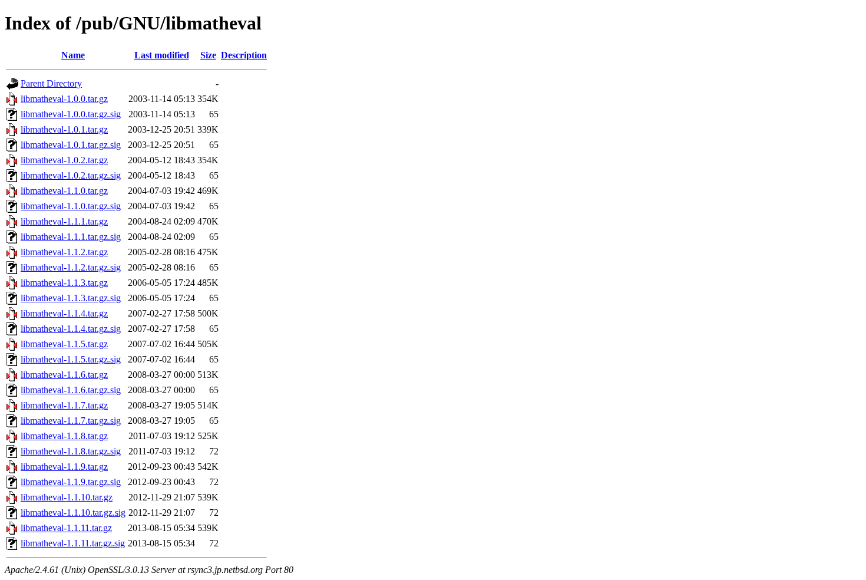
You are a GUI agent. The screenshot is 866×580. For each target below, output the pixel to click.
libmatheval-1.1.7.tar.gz (64, 405)
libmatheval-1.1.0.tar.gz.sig (71, 206)
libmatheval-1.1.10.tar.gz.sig (73, 513)
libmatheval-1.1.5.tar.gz (64, 344)
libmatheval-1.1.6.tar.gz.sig (71, 390)
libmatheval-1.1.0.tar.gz (64, 191)
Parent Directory (51, 83)
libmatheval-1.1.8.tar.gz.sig (71, 451)
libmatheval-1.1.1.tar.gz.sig (71, 237)
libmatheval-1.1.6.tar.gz (64, 375)
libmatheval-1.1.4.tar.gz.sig (71, 329)
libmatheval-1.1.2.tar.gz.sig (71, 267)
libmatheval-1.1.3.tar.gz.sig (71, 298)
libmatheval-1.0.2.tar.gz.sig (71, 175)
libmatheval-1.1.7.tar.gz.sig (71, 421)
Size (208, 55)
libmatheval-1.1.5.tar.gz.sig (71, 359)
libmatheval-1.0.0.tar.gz (64, 99)
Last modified (161, 55)
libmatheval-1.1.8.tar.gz (64, 436)
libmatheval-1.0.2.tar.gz (64, 160)
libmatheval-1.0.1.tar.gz (64, 129)
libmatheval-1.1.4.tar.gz (64, 313)
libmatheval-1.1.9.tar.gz (64, 467)
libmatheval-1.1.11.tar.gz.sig (73, 543)
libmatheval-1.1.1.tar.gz (64, 221)
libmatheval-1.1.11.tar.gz (66, 528)
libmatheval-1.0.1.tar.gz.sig (71, 145)
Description (244, 55)
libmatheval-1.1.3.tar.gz (64, 283)
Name (73, 55)
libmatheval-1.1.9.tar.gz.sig (71, 482)
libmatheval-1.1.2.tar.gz (64, 252)
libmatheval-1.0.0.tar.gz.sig (71, 114)
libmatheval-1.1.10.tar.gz (67, 497)
